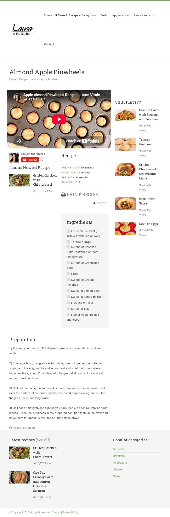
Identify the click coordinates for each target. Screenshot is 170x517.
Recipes (23, 79)
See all (43, 439)
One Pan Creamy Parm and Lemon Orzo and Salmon (43, 481)
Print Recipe (82, 194)
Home (48, 15)
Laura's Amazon (144, 15)
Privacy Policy (70, 512)
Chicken (118, 469)
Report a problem (24, 427)
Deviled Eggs (148, 224)
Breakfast (119, 455)
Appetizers (120, 462)
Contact (49, 44)
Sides (116, 476)
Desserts (119, 449)
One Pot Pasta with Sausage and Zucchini (149, 114)
